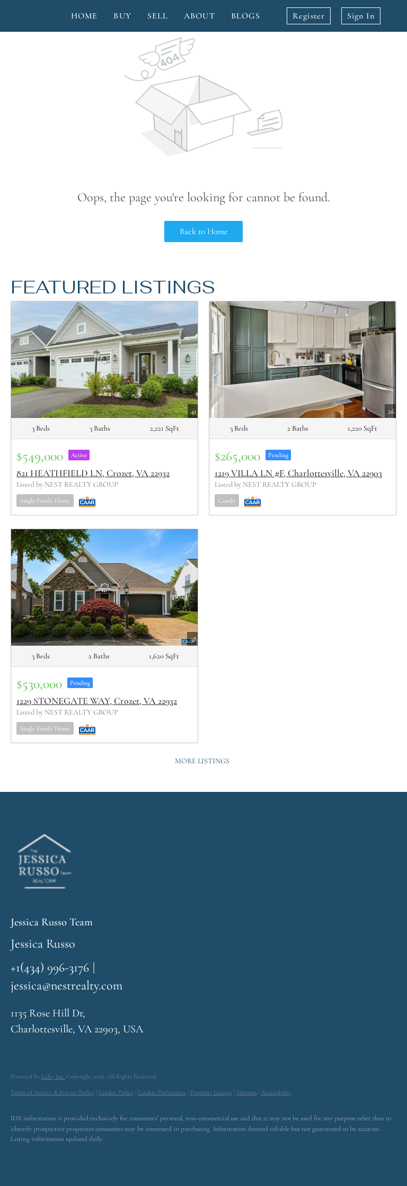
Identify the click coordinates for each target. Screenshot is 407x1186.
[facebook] (23, 1157)
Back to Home (204, 231)
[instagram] (85, 1157)
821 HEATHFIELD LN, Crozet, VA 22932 (93, 473)
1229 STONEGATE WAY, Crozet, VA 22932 (96, 701)
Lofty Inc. (53, 1076)
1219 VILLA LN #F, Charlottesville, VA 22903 (298, 473)
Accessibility (276, 1092)
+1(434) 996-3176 (50, 967)
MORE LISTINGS (202, 760)
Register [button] (309, 16)
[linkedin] (54, 1157)
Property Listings (211, 1092)
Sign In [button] (361, 16)
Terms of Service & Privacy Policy (52, 1092)
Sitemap (246, 1092)
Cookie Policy (116, 1092)
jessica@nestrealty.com (66, 985)
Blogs (246, 16)
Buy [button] (122, 16)
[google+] (146, 1157)
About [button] (199, 16)
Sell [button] (157, 16)
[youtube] (115, 1157)
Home (84, 16)
